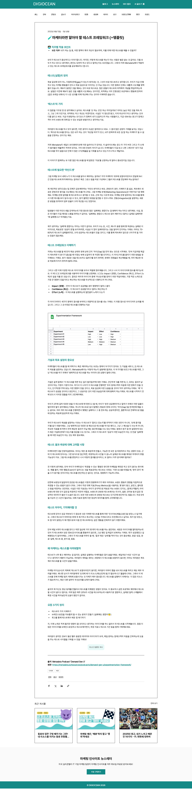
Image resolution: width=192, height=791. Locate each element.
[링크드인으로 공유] (61, 686)
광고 (114, 14)
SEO (138, 14)
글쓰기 (63, 14)
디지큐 (51, 671)
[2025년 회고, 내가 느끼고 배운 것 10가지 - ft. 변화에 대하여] (138, 718)
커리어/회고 (75, 14)
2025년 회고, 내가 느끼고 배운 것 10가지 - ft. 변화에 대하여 (137, 735)
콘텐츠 (53, 14)
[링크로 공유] (68, 686)
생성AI (95, 14)
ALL (36, 14)
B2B (86, 14)
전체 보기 (154, 703)
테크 (57, 671)
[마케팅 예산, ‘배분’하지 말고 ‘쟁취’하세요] (96, 718)
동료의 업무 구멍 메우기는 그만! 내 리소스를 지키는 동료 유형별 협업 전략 (53, 735)
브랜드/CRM (126, 14)
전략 (44, 14)
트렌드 (147, 14)
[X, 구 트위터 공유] (55, 686)
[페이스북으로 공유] (49, 686)
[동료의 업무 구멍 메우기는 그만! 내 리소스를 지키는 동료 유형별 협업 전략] (53, 718)
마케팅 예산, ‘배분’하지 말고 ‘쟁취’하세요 (95, 735)
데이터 (105, 14)
